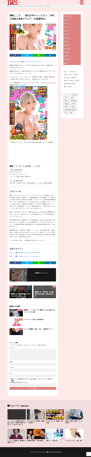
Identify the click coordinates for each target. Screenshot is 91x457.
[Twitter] (27, 55)
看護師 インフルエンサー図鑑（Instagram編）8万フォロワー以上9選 (39, 311)
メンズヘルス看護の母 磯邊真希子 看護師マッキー (17, 441)
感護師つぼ (67, 37)
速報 (66, 63)
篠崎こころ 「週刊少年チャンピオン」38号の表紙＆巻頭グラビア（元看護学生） (35, 6)
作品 (66, 30)
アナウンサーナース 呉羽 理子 (73, 440)
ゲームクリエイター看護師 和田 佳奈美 (54, 421)
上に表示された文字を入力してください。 (19, 382)
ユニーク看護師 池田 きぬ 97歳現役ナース (38, 329)
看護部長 (67, 52)
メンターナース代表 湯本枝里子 (34, 319)
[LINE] (38, 55)
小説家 (71, 74)
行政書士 (78, 80)
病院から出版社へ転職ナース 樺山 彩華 (73, 421)
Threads (35, 61)
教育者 (76, 74)
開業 (70, 86)
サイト (11, 373)
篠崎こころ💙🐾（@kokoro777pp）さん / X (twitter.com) (25, 256)
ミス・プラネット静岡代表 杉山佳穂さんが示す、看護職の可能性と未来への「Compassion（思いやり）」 (17, 423)
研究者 (66, 80)
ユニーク (15, 6)
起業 (66, 86)
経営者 (66, 55)
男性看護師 (67, 48)
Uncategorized (68, 16)
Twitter (29, 61)
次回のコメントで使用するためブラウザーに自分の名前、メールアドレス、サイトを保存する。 (32, 378)
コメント (12, 347)
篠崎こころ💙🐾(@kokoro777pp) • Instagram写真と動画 (24, 252)
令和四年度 (73, 71)
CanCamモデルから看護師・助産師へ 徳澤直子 (36, 421)
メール (12, 367)
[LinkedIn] (50, 55)
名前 (11, 361)
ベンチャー (67, 23)
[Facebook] (15, 55)
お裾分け (67, 19)
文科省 (66, 41)
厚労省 (66, 34)
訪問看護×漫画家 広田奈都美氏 (35, 440)
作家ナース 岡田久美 (51, 440)
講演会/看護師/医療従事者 (70, 83)
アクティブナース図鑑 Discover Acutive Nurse (49, 452)
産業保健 (67, 45)
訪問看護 (67, 59)
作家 (66, 74)
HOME (10, 6)
